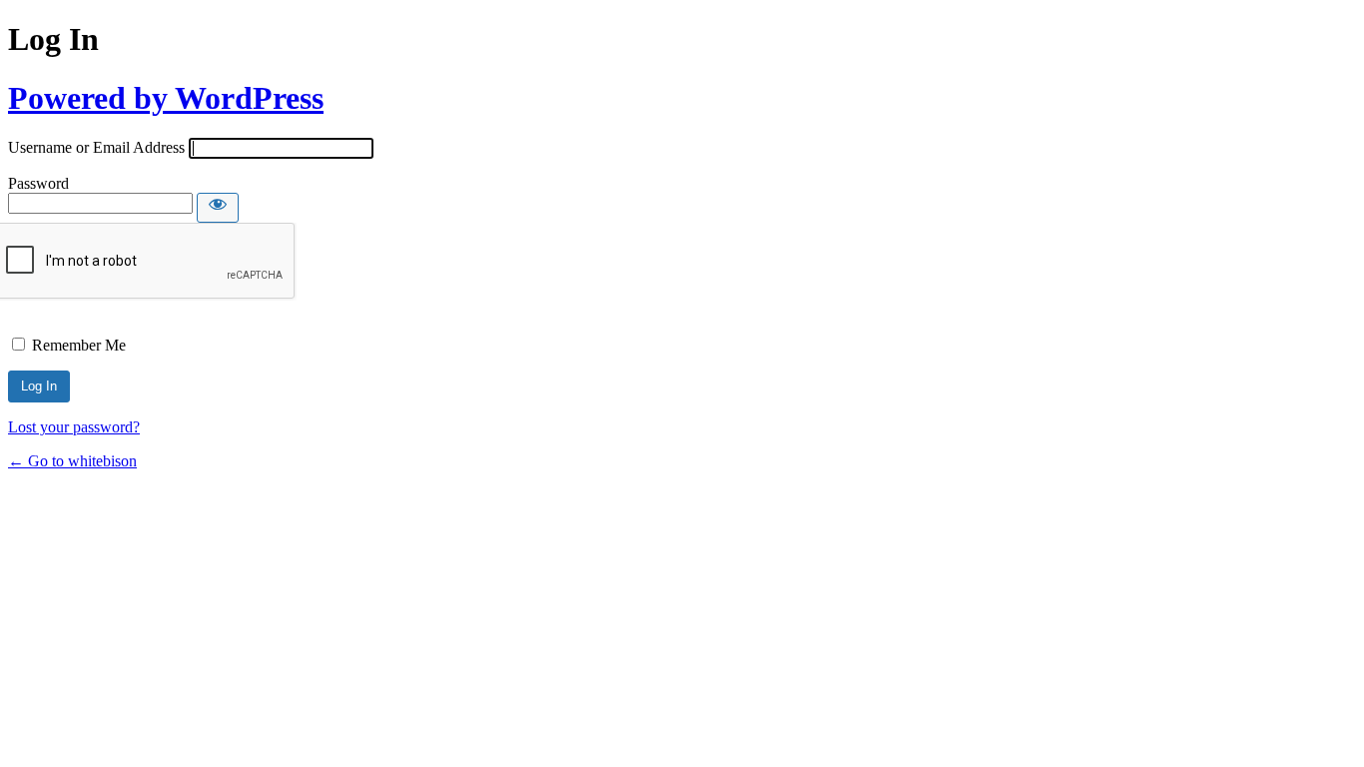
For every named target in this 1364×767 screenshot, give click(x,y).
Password (38, 183)
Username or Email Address (96, 147)
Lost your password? (74, 426)
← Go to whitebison (72, 460)
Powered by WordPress (166, 98)
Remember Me (79, 345)
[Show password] (218, 208)
